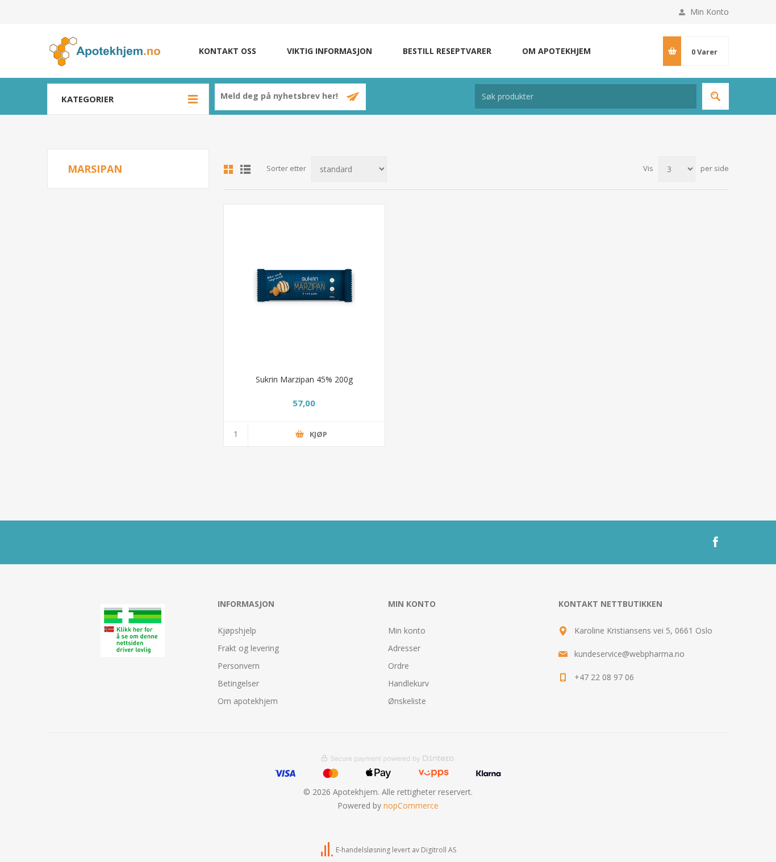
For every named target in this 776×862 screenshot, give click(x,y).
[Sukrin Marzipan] (304, 285)
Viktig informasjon (329, 50)
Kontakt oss (227, 50)
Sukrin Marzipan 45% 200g (304, 379)
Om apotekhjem (556, 50)
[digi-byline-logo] (328, 850)
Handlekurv (408, 683)
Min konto (406, 630)
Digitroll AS (438, 850)
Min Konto (709, 11)
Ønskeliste (407, 701)
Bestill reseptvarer (447, 50)
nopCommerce (411, 805)
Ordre (398, 665)
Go (715, 96)
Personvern (239, 665)
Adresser (404, 648)
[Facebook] (715, 542)
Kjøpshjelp (237, 630)
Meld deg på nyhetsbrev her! (280, 96)
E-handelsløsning (363, 850)
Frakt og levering (248, 648)
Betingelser (238, 683)
